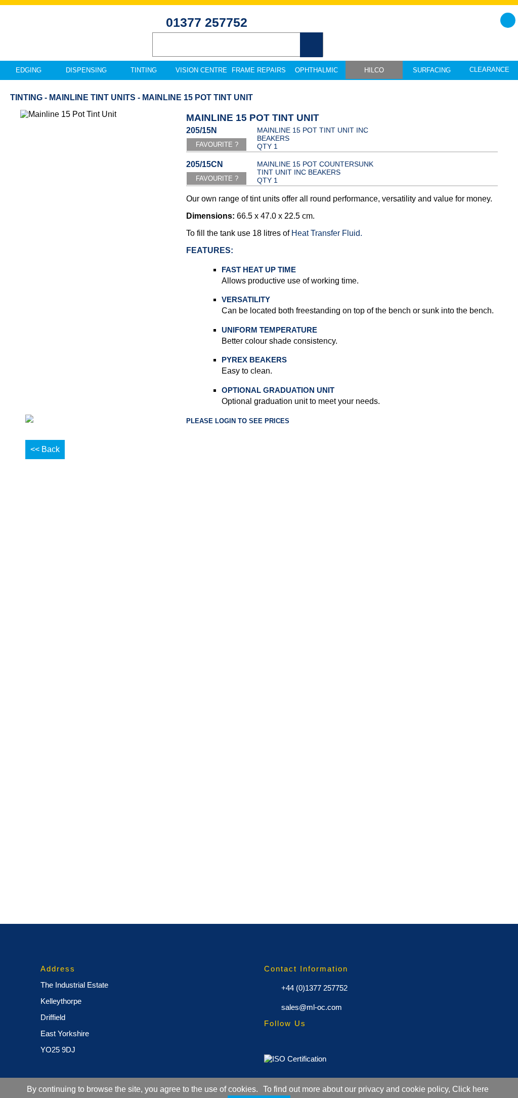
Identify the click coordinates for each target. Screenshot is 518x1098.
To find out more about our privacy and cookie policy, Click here (376, 1089)
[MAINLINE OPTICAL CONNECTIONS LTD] (71, 41)
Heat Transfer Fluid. (326, 233)
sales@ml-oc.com (310, 1007)
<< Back (45, 449)
